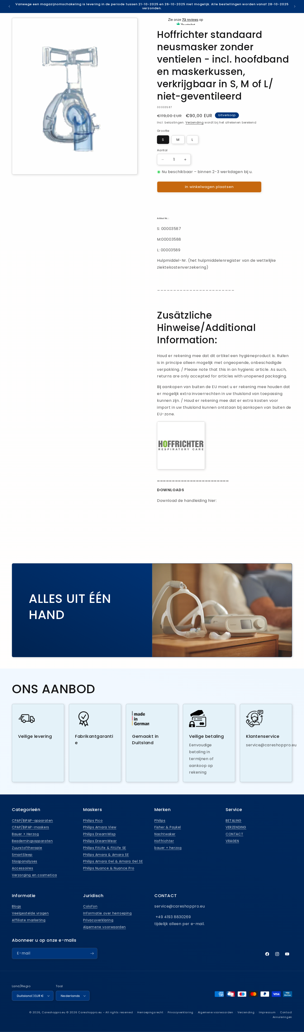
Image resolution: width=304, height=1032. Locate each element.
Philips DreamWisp (99, 834)
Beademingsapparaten (32, 841)
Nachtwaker (165, 834)
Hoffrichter (164, 841)
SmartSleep (22, 854)
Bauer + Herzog (25, 834)
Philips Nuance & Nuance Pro (108, 868)
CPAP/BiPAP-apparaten (32, 820)
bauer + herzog (167, 847)
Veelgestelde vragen (30, 913)
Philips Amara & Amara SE (106, 854)
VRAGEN (232, 841)
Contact (286, 1012)
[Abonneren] (92, 953)
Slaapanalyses (24, 861)
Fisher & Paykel (167, 827)
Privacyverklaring (98, 920)
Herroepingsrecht (150, 1012)
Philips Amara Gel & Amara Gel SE (113, 861)
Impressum (267, 1012)
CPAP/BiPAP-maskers (30, 827)
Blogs (16, 906)
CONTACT (234, 834)
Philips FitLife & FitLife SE (104, 847)
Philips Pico (93, 820)
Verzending (194, 122)
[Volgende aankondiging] (295, 6)
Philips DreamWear (100, 841)
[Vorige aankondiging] (9, 6)
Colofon (90, 906)
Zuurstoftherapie (27, 847)
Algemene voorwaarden (104, 927)
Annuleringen (282, 1017)
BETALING (234, 820)
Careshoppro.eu (54, 1012)
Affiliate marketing (28, 920)
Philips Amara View (99, 827)
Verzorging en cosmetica (34, 875)
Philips (159, 820)
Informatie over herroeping (107, 913)
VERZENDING (236, 827)
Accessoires (22, 868)
